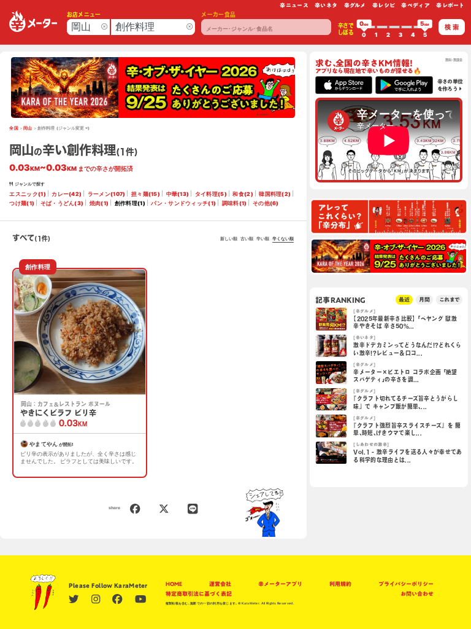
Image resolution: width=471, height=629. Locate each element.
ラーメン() (107, 194)
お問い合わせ (417, 593)
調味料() (234, 203)
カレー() (67, 194)
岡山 (28, 128)
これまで (449, 299)
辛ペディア (415, 5)
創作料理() (130, 203)
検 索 (452, 27)
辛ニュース (294, 5)
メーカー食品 (218, 14)
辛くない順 (283, 238)
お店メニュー (84, 14)
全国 (13, 128)
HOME (174, 584)
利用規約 (340, 584)
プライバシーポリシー (406, 584)
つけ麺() (21, 203)
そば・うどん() (62, 203)
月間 (424, 299)
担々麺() (145, 194)
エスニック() (27, 194)
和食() (242, 194)
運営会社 (220, 584)
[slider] (364, 27)
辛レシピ (383, 5)
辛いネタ (326, 5)
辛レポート (450, 5)
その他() (266, 203)
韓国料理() (275, 194)
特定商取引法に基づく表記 (199, 593)
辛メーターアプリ (280, 584)
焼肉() (99, 203)
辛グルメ (355, 5)
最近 (404, 299)
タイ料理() (211, 194)
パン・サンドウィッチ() (183, 203)
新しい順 (228, 238)
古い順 (246, 238)
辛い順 (262, 238)
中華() (178, 194)
